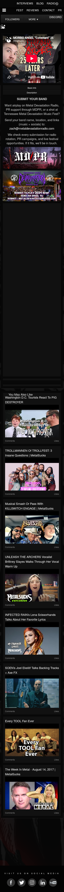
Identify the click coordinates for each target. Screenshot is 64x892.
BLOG (39, 3)
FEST (19, 10)
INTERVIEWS (25, 3)
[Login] (56, 3)
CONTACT (48, 10)
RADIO (51, 3)
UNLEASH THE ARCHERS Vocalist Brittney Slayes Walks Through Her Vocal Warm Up (32, 561)
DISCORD (55, 17)
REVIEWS (33, 10)
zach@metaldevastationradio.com (31, 128)
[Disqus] (32, 247)
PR (60, 10)
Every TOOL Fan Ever (19, 721)
